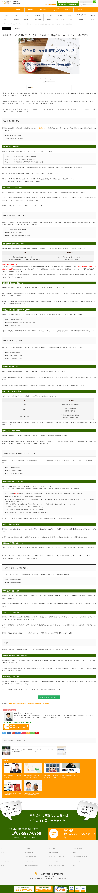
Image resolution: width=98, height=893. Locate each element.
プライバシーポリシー (77, 861)
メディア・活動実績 (5, 861)
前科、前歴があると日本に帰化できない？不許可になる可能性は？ (52, 776)
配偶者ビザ (82, 19)
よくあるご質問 (52, 848)
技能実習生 (92, 16)
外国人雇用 (49, 16)
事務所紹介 (30, 9)
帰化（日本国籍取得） (16, 28)
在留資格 (27, 16)
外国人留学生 (38, 16)
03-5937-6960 (50, 4)
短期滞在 (49, 19)
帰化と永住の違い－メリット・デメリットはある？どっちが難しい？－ (32, 776)
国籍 (16, 16)
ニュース (2, 852)
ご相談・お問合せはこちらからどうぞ (49, 697)
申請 (24, 740)
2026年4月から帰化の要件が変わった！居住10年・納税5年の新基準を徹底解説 (29, 703)
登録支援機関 (38, 19)
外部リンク (75, 852)
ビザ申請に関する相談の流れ (30, 856)
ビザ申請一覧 (27, 848)
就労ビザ (70, 16)
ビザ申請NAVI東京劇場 (53, 861)
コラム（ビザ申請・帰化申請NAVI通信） (57, 865)
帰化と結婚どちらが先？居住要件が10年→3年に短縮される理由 (32, 793)
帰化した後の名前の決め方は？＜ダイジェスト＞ (70, 776)
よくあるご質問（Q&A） (55, 9)
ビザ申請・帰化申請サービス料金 (31, 861)
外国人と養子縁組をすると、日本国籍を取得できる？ (12, 776)
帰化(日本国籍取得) (81, 15)
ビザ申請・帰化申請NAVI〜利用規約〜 (80, 856)
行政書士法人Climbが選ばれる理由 (31, 865)
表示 (32, 88)
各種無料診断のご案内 (53, 852)
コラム (91, 9)
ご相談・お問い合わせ (77, 848)
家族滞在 (60, 16)
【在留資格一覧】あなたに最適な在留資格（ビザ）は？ (60, 856)
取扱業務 (18, 9)
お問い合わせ (80, 9)
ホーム (6, 9)
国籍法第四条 (42, 128)
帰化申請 (21, 740)
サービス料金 (43, 9)
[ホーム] (5, 23)
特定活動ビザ (27, 19)
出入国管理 (5, 16)
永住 (5, 19)
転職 (71, 19)
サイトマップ (75, 865)
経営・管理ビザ (60, 19)
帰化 (18, 740)
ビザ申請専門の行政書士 (29, 852)
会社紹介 (2, 856)
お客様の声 (67, 9)
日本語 (84, 4)
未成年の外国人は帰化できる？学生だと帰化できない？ (12, 793)
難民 (92, 19)
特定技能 (16, 19)
